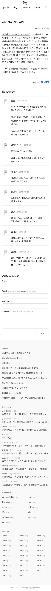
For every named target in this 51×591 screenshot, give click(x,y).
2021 (40, 540)
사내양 (14, 171)
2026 (6, 535)
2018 (40, 545)
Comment (6, 311)
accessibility (10, 497)
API (14, 55)
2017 (6, 550)
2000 (23, 575)
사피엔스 (6, 363)
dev (36, 28)
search (46, 7)
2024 (40, 535)
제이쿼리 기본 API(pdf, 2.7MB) (16, 34)
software (8, 517)
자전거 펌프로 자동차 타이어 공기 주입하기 (20, 368)
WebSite (5, 301)
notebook (25, 7)
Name (4, 281)
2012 (40, 555)
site (31, 512)
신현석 (14, 191)
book (32, 497)
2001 (6, 575)
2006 (40, 565)
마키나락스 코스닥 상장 (12, 358)
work (6, 522)
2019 (23, 545)
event (6, 507)
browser (8, 502)
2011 (6, 560)
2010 (23, 560)
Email (4, 291)
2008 (6, 565)
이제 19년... (7, 437)
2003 (40, 570)
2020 (6, 545)
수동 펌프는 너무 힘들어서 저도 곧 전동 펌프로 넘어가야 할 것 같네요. (25, 414)
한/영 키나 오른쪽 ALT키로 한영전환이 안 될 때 (23, 373)
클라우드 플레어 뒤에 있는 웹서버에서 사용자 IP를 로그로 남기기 (26, 398)
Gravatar (24, 291)
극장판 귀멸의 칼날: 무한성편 (14, 388)
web (32, 517)
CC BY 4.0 (30, 588)
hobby (33, 507)
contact (37, 7)
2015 (40, 550)
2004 (23, 570)
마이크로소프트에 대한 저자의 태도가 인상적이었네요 (25, 453)
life (5, 512)
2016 (23, 550)
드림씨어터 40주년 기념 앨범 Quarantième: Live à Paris (26, 378)
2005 (6, 570)
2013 (23, 555)
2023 (6, 540)
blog (15, 7)
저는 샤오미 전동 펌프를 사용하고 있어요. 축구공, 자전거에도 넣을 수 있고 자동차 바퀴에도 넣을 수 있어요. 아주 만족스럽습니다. (25, 422)
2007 (23, 565)
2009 (40, 560)
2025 (23, 535)
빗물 (13, 100)
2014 (6, 555)
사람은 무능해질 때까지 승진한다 (16, 353)
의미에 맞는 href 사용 (11, 393)
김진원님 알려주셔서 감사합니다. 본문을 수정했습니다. (25, 484)
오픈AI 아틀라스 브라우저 (13, 383)
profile (6, 7)
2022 (23, 540)
